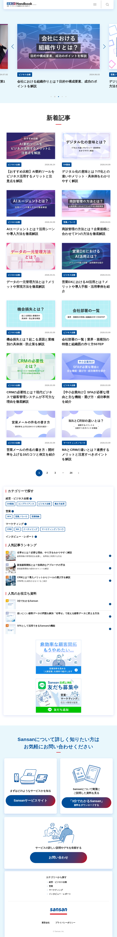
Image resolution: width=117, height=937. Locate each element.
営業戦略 (36, 516)
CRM (9, 529)
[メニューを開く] (94, 4)
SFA (9, 516)
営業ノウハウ (21, 516)
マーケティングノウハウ (53, 529)
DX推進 (10, 504)
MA (17, 529)
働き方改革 (60, 504)
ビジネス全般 (44, 504)
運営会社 (46, 922)
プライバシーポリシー (65, 922)
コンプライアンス (26, 504)
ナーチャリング (30, 529)
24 (71, 473)
